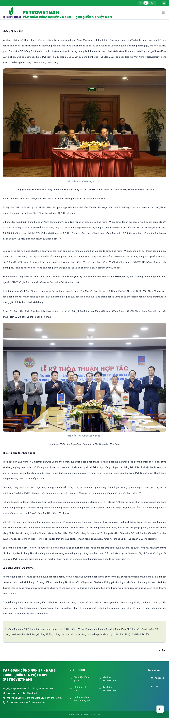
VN (146, 3)
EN (152, 3)
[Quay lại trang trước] (160, 709)
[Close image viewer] (156, 26)
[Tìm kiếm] (164, 3)
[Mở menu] (163, 12)
